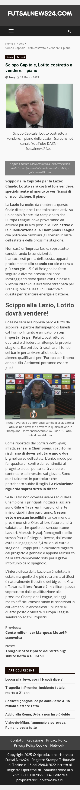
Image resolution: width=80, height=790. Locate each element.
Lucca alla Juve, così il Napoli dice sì (34, 679)
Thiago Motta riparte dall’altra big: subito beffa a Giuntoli (35, 651)
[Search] (69, 31)
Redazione (34, 740)
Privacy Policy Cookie (30, 745)
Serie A (21, 57)
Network (57, 745)
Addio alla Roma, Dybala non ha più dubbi (37, 714)
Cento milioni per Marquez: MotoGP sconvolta (36, 632)
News (10, 57)
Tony (12, 77)
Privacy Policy (56, 740)
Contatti (16, 740)
